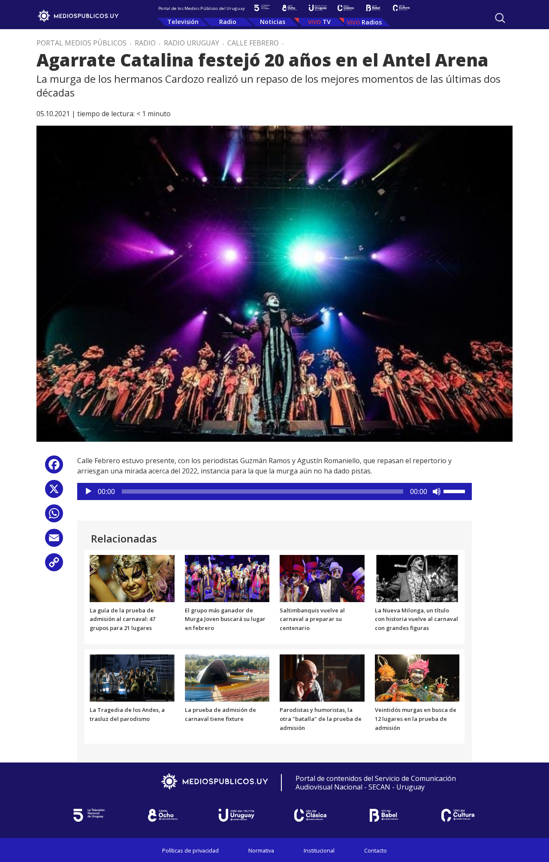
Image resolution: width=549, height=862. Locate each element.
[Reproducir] (88, 491)
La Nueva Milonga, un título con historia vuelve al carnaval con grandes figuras (416, 619)
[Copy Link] (54, 565)
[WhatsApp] (54, 516)
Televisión (183, 22)
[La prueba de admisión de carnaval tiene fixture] (227, 677)
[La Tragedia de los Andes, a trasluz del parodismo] (132, 677)
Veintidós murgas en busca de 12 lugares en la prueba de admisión (415, 719)
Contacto (375, 850)
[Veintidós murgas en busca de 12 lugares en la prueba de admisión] (417, 677)
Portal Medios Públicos (81, 43)
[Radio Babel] (373, 8)
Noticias (272, 22)
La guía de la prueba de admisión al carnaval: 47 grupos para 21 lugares (122, 619)
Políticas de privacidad (190, 850)
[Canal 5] (262, 8)
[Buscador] (500, 18)
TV (327, 22)
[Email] (54, 541)
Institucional (319, 850)
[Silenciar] (436, 491)
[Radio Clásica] (345, 8)
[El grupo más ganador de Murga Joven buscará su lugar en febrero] (227, 578)
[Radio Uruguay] (317, 8)
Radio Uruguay (191, 43)
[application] (274, 491)
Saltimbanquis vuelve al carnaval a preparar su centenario (312, 619)
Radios (372, 22)
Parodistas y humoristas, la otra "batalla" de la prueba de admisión (321, 719)
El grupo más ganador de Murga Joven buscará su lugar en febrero (225, 619)
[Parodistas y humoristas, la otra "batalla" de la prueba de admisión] (322, 677)
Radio (227, 22)
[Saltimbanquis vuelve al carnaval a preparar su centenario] (322, 578)
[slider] (455, 490)
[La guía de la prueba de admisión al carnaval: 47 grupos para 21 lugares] (132, 578)
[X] (54, 492)
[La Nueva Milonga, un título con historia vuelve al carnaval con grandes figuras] (417, 578)
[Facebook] (54, 467)
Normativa (261, 850)
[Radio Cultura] (401, 8)
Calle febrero (253, 43)
